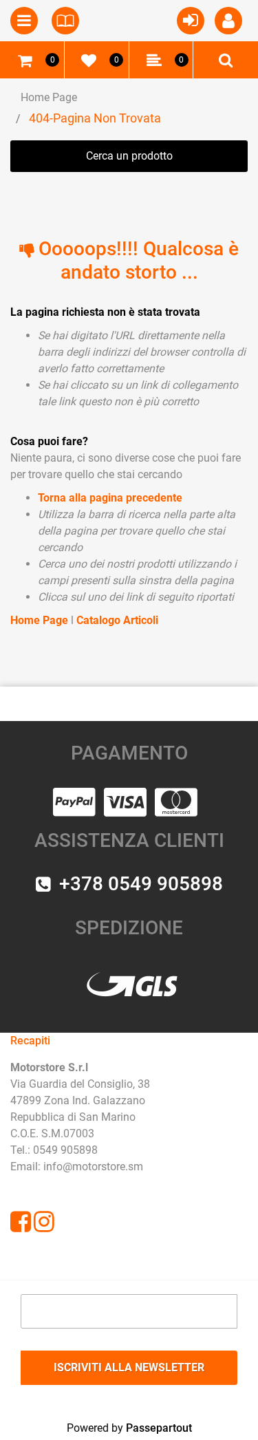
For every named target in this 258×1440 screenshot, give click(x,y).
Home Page (49, 97)
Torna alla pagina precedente (110, 497)
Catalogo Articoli (117, 620)
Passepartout (159, 1427)
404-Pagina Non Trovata (95, 118)
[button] (129, 1368)
